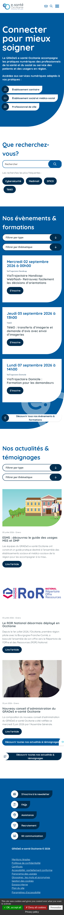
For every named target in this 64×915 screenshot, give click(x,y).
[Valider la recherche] (55, 164)
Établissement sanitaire (25, 89)
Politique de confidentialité (26, 862)
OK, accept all (13, 907)
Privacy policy (32, 912)
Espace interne (20, 884)
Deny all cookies (37, 907)
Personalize (55, 907)
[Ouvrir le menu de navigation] (58, 6)
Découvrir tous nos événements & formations (35, 418)
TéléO (10, 189)
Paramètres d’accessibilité (26, 892)
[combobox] (32, 164)
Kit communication (32, 835)
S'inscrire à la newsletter (35, 794)
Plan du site (18, 888)
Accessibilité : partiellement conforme (32, 870)
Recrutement (28, 825)
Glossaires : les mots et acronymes (31, 877)
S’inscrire (15, 290)
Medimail (34, 181)
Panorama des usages (24, 873)
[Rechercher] (51, 6)
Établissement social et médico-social (33, 98)
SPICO (50, 181)
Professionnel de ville (24, 106)
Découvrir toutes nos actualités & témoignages (32, 741)
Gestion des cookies (23, 880)
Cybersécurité (13, 181)
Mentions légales (21, 859)
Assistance (27, 815)
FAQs (24, 804)
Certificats (17, 866)
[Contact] (46, 6)
